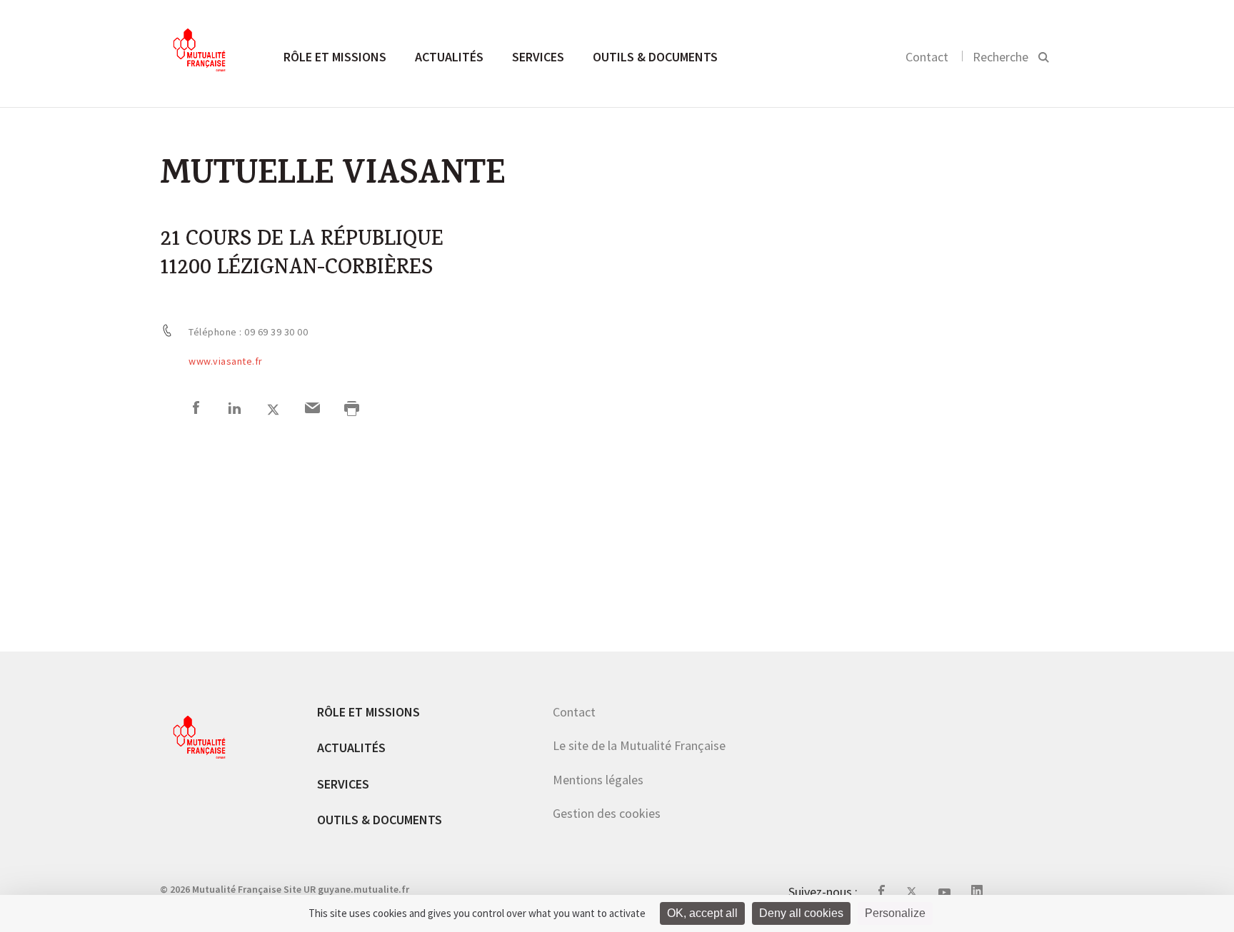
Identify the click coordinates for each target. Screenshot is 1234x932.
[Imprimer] (351, 410)
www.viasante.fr (226, 361)
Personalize (895, 913)
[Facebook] (196, 410)
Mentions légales (598, 779)
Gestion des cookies (607, 813)
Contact (927, 57)
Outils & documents (655, 57)
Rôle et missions (335, 57)
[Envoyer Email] (312, 410)
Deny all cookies (801, 913)
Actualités (449, 57)
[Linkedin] (234, 410)
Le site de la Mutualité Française (639, 745)
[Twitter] (273, 410)
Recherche (1000, 57)
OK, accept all (702, 913)
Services (538, 57)
